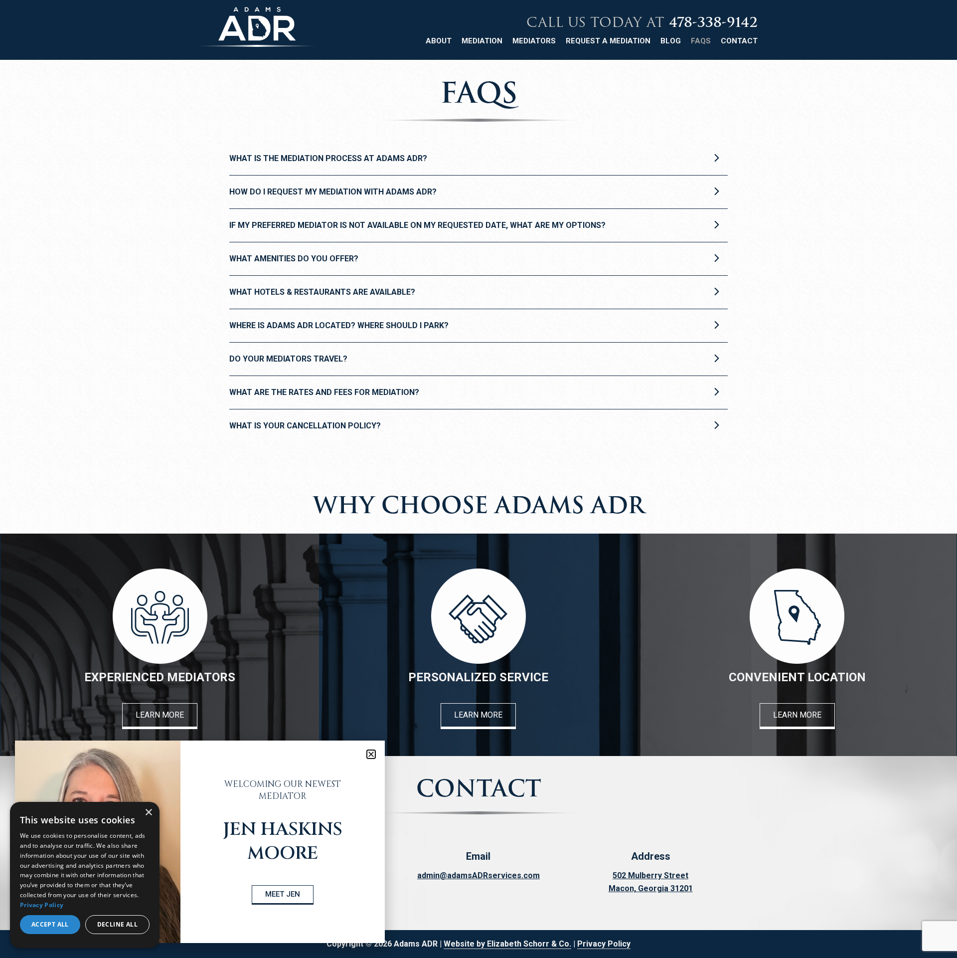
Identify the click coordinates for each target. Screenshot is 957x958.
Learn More (160, 715)
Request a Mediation (608, 40)
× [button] (148, 812)
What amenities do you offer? (293, 258)
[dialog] (85, 875)
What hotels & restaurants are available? (322, 292)
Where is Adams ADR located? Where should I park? (339, 325)
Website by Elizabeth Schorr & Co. (507, 944)
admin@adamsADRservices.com (478, 875)
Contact (739, 40)
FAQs (701, 40)
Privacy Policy (604, 944)
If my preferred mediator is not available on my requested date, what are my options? (417, 225)
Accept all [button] (50, 924)
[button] (371, 754)
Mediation (482, 40)
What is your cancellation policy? (305, 425)
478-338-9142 (713, 22)
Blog (670, 40)
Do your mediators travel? (288, 359)
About (439, 40)
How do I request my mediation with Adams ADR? (333, 191)
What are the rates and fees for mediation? (324, 392)
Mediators (534, 40)
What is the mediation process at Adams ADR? (328, 158)
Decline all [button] (117, 924)
